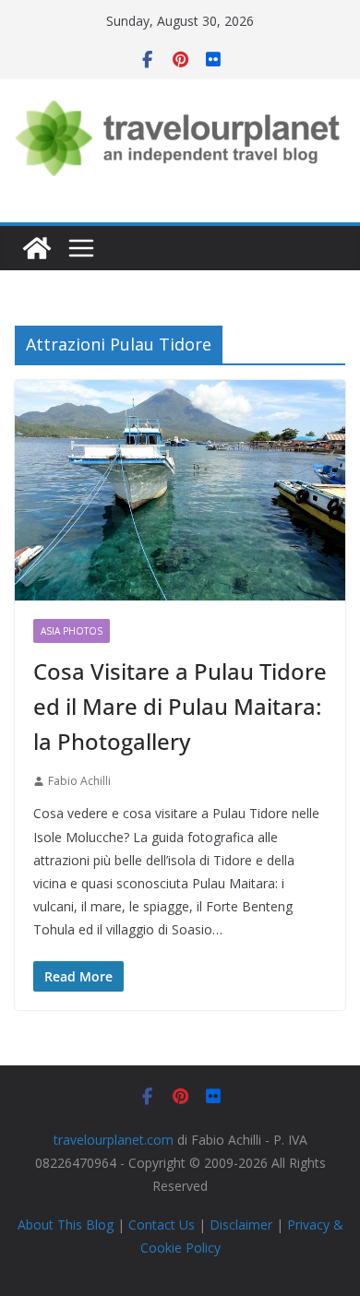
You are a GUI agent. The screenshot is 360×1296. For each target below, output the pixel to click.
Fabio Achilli (79, 781)
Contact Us (161, 1224)
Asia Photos (71, 630)
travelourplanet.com (114, 1139)
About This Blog (66, 1224)
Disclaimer (241, 1224)
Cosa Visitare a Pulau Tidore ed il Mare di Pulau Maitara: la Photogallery (180, 706)
